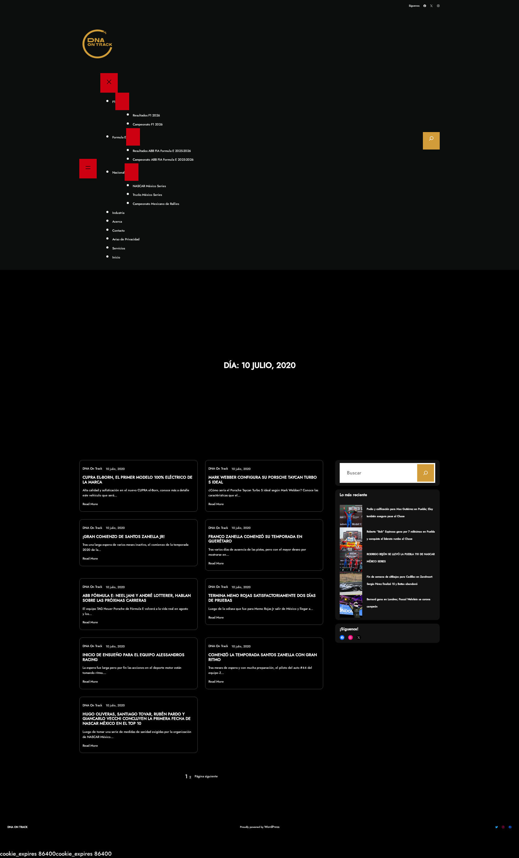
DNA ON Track (18, 827)
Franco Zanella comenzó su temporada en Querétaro (255, 539)
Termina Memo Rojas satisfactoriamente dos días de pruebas (262, 598)
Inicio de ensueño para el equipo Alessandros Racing (133, 657)
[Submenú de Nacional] (131, 172)
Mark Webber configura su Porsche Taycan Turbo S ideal (262, 480)
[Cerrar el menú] (109, 83)
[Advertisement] (259, 315)
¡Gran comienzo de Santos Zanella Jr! (124, 536)
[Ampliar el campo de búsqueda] (431, 141)
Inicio (116, 257)
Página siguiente (206, 776)
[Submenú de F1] (122, 101)
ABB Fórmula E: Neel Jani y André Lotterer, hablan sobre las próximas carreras (137, 598)
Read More (90, 504)
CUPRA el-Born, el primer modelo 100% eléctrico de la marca (138, 480)
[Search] (425, 473)
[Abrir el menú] (88, 168)
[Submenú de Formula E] (133, 137)
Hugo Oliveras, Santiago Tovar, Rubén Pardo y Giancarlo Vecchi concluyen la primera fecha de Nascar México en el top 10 (137, 719)
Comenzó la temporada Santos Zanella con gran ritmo (262, 657)
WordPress (271, 827)
